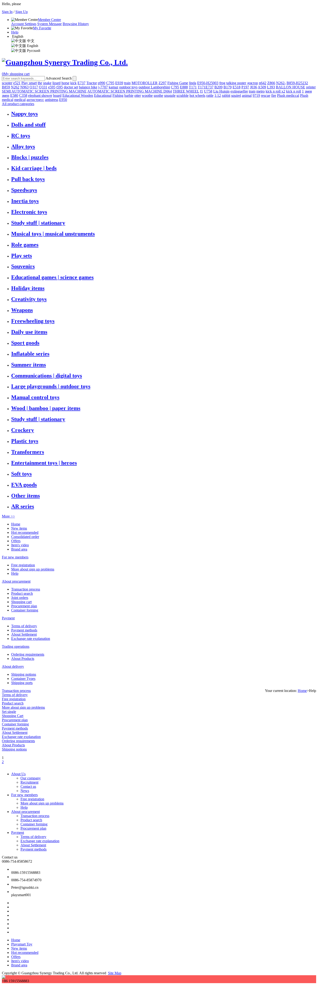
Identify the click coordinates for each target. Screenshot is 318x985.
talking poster (236, 83)
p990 (101, 83)
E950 (63, 100)
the (40, 83)
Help (14, 32)
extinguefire (239, 91)
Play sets (21, 256)
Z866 (271, 83)
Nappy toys (24, 114)
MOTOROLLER (145, 83)
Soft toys (21, 474)
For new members (15, 557)
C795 (110, 83)
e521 (16, 83)
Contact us (28, 786)
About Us (18, 774)
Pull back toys (28, 179)
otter (137, 95)
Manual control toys (35, 397)
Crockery (22, 430)
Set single (9, 712)
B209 (218, 87)
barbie (128, 95)
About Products (22, 659)
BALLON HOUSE (290, 87)
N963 (24, 87)
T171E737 (205, 87)
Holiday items (27, 288)
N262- (281, 83)
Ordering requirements (27, 654)
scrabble (182, 95)
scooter (7, 83)
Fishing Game (177, 83)
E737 (81, 83)
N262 (15, 87)
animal (247, 95)
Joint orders (19, 598)
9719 (256, 95)
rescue (265, 95)
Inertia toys (25, 201)
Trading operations (15, 646)
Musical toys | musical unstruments (53, 234)
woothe (147, 95)
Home (15, 524)
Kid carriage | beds (34, 168)
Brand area (19, 549)
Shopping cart (21, 602)
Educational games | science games (52, 277)
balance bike (88, 87)
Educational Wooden (77, 95)
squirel (236, 95)
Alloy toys (23, 147)
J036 (253, 87)
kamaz (113, 87)
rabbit (226, 95)
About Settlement (24, 634)
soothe (158, 95)
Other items (25, 496)
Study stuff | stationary (38, 223)
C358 (23, 95)
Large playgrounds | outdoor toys (50, 386)
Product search (22, 593)
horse (65, 83)
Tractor (91, 83)
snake (47, 83)
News (24, 791)
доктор (252, 83)
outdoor (145, 87)
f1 (201, 91)
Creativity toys (29, 299)
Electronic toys (29, 212)
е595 (51, 87)
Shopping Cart (12, 716)
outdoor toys (128, 87)
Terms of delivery (24, 626)
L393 (271, 87)
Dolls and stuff (28, 125)
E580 (14, 95)
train (127, 83)
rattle (209, 95)
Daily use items (29, 332)
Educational (103, 95)
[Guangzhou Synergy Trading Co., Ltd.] (65, 62)
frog (222, 83)
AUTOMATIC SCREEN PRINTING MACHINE (125, 91)
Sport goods (25, 343)
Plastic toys (24, 441)
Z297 (162, 83)
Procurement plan (24, 606)
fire (273, 95)
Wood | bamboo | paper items (45, 408)
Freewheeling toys (32, 321)
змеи (5, 95)
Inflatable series (30, 354)
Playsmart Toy (21, 944)
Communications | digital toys (46, 376)
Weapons (22, 310)
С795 (175, 87)
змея (308, 91)
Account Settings (23, 24)
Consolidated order (25, 537)
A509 (262, 87)
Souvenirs (23, 266)
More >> (8, 516)
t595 (59, 87)
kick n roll (293, 91)
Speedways (24, 190)
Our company (30, 778)
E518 (236, 87)
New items (19, 528)
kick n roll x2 (275, 91)
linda (192, 83)
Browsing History (76, 24)
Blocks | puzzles (29, 157)
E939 (119, 83)
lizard (56, 83)
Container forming (24, 610)
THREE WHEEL (186, 91)
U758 (208, 91)
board (57, 95)
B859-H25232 (297, 83)
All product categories (18, 104)
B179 (227, 87)
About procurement (16, 581)
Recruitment (29, 782)
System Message (49, 24)
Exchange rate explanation (30, 639)
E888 (184, 87)
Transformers (27, 452)
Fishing (117, 95)
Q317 (34, 87)
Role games (24, 245)
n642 (262, 83)
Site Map (114, 973)
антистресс (35, 100)
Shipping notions (23, 674)
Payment (8, 618)
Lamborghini (160, 87)
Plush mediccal (288, 95)
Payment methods (24, 630)
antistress (51, 100)
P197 (245, 87)
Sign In (7, 12)
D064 (167, 91)
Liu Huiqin (221, 91)
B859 (6, 87)
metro (260, 91)
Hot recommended (24, 532)
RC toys (20, 136)
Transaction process (25, 589)
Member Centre (49, 20)
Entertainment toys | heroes (44, 463)
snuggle (170, 95)
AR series (22, 506)
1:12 (217, 95)
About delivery (13, 666)
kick (73, 83)
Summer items (28, 365)
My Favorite (42, 28)
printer (311, 87)
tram (252, 91)
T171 (193, 87)
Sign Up (21, 12)
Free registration (23, 565)
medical (20, 100)
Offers (15, 541)
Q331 (43, 87)
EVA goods (24, 485)
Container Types (23, 679)
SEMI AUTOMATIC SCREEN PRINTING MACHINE (44, 91)
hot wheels (197, 95)
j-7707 (103, 87)
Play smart (29, 83)
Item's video (20, 545)
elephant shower (40, 95)
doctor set (71, 87)
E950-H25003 (207, 83)
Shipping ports (22, 683)
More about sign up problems (32, 569)
